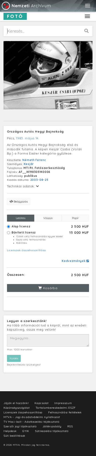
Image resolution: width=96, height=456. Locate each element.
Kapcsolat (41, 403)
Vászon (48, 218)
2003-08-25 (39, 180)
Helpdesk (10, 431)
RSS (70, 426)
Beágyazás (20, 201)
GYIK (25, 431)
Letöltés (20, 218)
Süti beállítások (14, 435)
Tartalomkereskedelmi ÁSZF (56, 407)
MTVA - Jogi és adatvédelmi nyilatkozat (31, 417)
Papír (75, 218)
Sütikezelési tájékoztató (52, 431)
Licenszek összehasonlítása (26, 250)
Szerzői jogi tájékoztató (20, 426)
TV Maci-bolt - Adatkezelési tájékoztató (31, 421)
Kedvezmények (74, 261)
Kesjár (29, 164)
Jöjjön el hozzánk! (16, 403)
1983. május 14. (27, 138)
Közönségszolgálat (16, 407)
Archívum (31, 5)
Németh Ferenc (34, 160)
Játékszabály (52, 426)
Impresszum (63, 403)
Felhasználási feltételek (65, 412)
